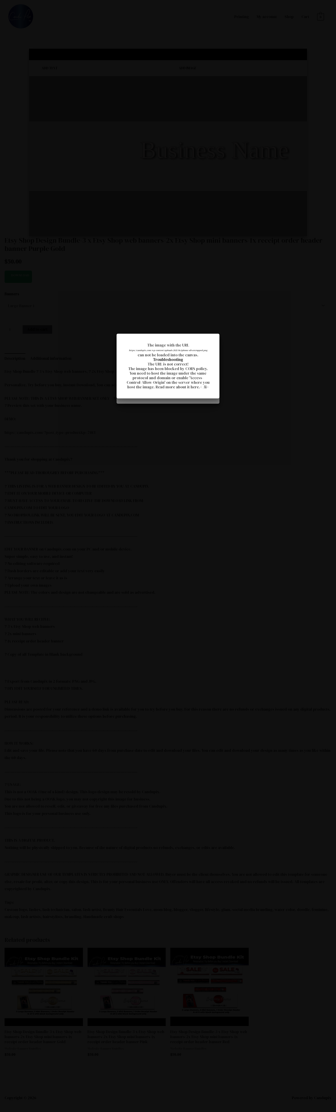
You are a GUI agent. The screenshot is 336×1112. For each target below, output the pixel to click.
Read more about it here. (178, 387)
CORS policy (196, 368)
